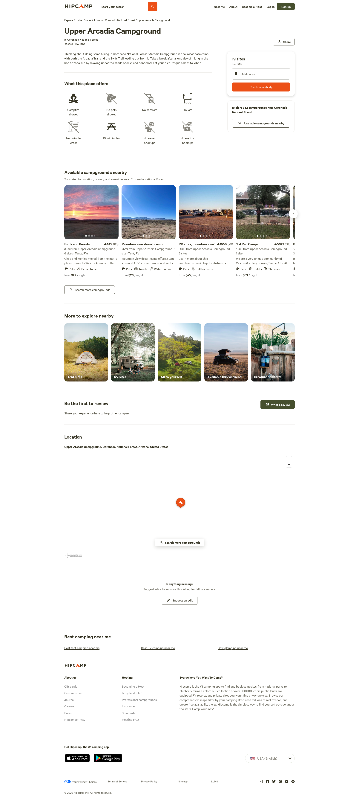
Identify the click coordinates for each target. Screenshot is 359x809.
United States (83, 20)
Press (67, 713)
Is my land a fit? (132, 693)
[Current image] (86, 236)
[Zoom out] (289, 464)
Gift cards (70, 686)
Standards (128, 713)
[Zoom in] (289, 459)
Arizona (98, 20)
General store (73, 693)
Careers (69, 706)
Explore (68, 20)
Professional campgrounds (139, 699)
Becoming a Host (133, 686)
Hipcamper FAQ (74, 719)
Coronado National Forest (120, 20)
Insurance (128, 706)
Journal (69, 699)
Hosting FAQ (130, 719)
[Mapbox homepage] (73, 555)
